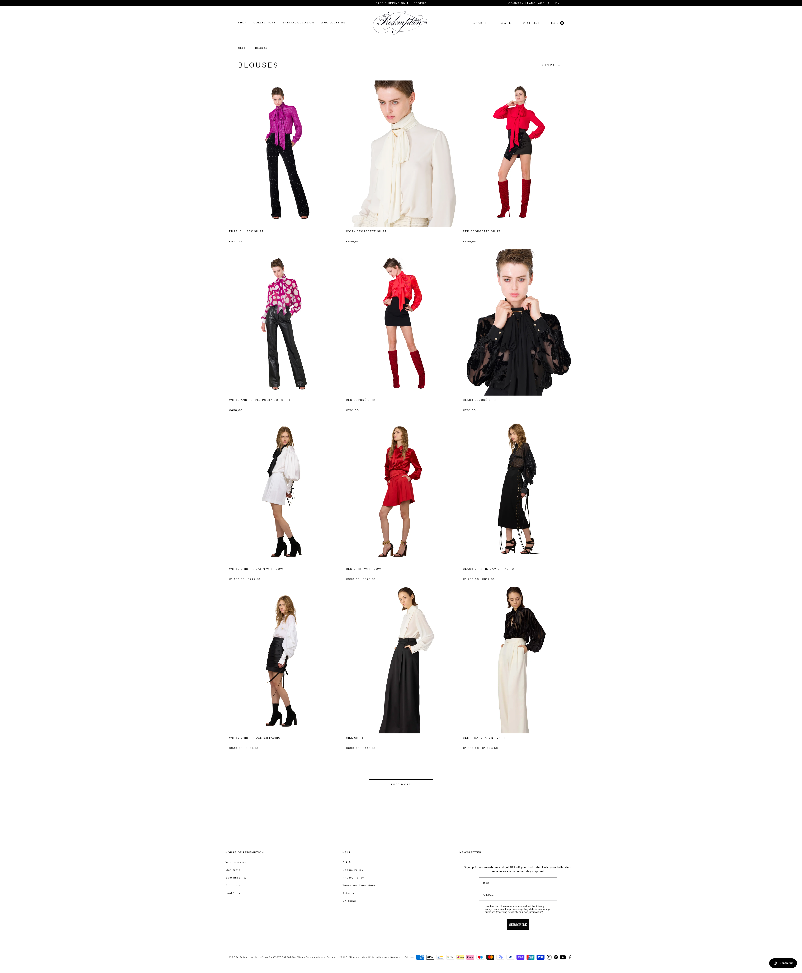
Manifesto (233, 870)
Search (480, 23)
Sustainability (236, 878)
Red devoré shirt (361, 400)
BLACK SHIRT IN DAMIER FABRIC (488, 569)
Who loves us (236, 862)
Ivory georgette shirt (366, 231)
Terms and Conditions (359, 885)
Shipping (349, 901)
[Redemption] (400, 22)
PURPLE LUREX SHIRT (246, 231)
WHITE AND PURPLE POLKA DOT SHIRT (260, 400)
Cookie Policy (353, 870)
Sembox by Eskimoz (402, 957)
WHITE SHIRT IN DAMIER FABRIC (254, 738)
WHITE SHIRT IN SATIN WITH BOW (256, 569)
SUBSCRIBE (518, 924)
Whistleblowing (378, 957)
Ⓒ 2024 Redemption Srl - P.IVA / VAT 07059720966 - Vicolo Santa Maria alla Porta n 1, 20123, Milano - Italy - (298, 957)
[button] (512, 3)
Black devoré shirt (480, 400)
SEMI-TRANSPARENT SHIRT (484, 738)
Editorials (233, 885)
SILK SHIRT (355, 738)
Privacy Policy (353, 878)
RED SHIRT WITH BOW (363, 569)
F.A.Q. (347, 862)
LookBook (233, 893)
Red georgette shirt (482, 231)
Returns (348, 893)
